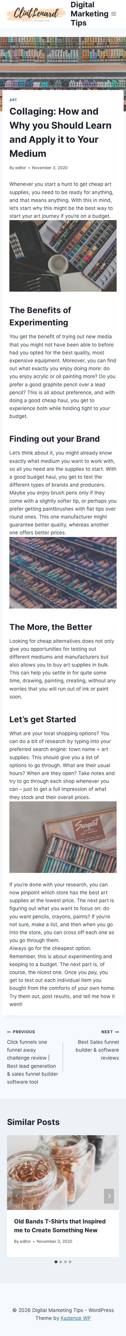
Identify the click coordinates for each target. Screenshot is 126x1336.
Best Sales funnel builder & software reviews (97, 1045)
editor (20, 167)
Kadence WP (76, 1318)
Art (13, 100)
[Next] (109, 1196)
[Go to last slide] (17, 1196)
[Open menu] (113, 13)
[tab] (56, 1261)
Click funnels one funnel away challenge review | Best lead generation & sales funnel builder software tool (32, 1057)
